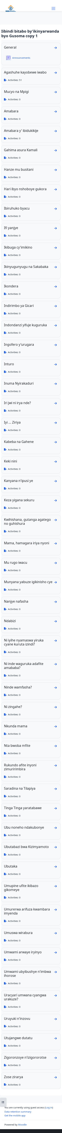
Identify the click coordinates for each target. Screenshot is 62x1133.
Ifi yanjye (11, 228)
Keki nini (10, 461)
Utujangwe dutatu (18, 1038)
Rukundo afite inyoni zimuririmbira (20, 767)
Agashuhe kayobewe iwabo (25, 72)
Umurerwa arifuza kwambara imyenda (27, 911)
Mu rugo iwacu (15, 562)
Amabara (11, 111)
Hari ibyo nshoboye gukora (25, 189)
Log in (48, 1107)
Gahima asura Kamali (20, 150)
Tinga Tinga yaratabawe (23, 808)
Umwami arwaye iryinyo (23, 952)
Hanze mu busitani (18, 169)
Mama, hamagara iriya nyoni (26, 543)
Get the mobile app (14, 1115)
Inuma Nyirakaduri (19, 383)
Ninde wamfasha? (18, 687)
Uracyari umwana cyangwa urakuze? (25, 997)
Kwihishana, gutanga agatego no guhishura (27, 521)
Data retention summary (17, 1111)
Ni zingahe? (13, 706)
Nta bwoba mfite (17, 745)
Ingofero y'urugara (19, 344)
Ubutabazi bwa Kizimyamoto (26, 846)
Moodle (22, 1124)
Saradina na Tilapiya (19, 788)
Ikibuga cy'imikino (18, 247)
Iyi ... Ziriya (12, 422)
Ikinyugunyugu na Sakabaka (26, 266)
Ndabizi (10, 621)
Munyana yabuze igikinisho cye (28, 582)
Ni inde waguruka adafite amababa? (23, 665)
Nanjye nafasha (16, 601)
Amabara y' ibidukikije (21, 130)
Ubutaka (10, 866)
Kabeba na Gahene (19, 441)
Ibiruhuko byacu (17, 208)
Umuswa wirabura (18, 932)
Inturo (9, 364)
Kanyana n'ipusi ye (18, 480)
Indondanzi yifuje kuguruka (25, 325)
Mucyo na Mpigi (16, 91)
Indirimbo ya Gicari (19, 305)
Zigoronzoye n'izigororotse (25, 1057)
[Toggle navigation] (53, 8)
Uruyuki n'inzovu (17, 1018)
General (10, 47)
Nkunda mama (15, 726)
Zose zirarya (13, 1077)
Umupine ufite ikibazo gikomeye (21, 887)
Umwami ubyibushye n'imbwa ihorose (27, 973)
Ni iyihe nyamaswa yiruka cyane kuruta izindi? (24, 642)
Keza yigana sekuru (19, 500)
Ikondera (11, 286)
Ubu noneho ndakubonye (24, 827)
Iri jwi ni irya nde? (17, 403)
